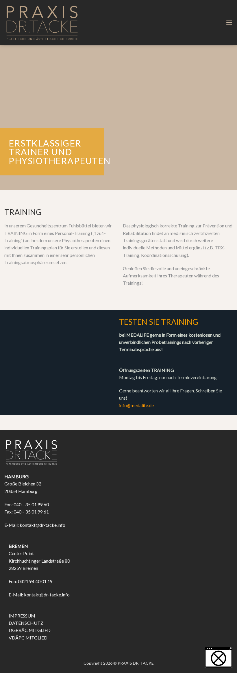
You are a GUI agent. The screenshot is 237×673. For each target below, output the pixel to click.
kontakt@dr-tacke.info (42, 525)
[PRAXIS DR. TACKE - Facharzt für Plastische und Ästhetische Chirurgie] (42, 23)
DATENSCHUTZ (26, 623)
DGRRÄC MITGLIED (30, 630)
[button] (229, 23)
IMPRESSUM (22, 615)
